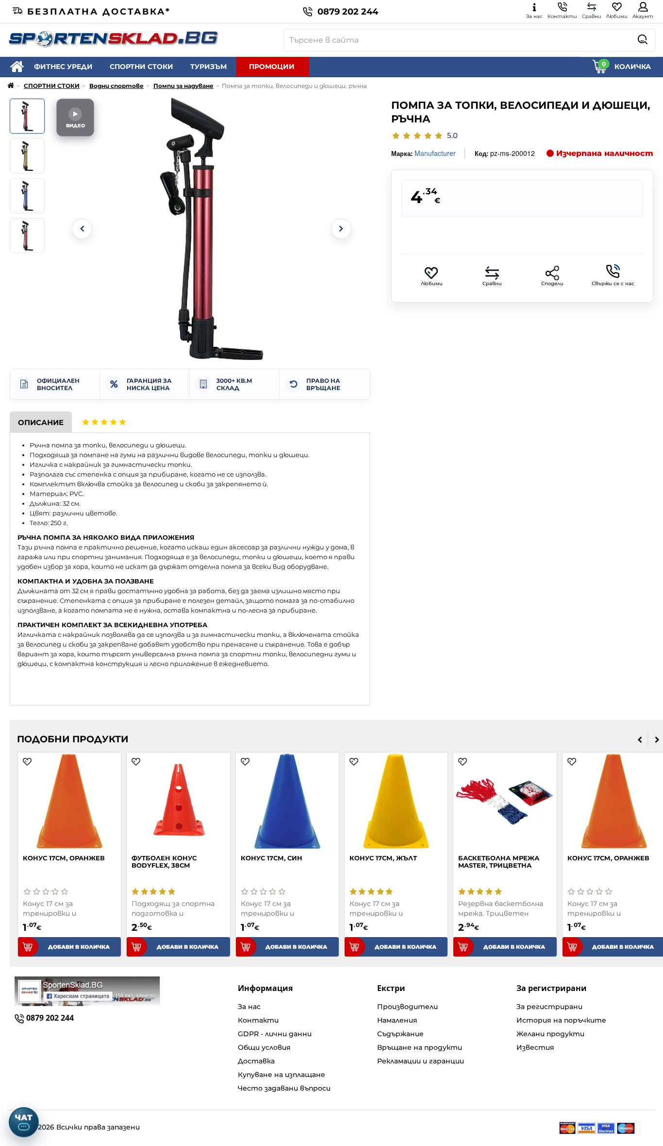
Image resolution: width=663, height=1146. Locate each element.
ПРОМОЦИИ (272, 66)
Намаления (397, 1020)
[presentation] (639, 739)
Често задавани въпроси (284, 1088)
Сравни (492, 283)
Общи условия (264, 1047)
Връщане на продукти (419, 1047)
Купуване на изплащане (281, 1074)
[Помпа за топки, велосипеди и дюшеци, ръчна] (27, 116)
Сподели (552, 283)
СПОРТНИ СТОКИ (141, 66)
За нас (249, 1006)
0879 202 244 (347, 12)
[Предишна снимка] (82, 229)
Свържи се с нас (613, 283)
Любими (432, 283)
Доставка (256, 1061)
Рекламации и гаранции (420, 1061)
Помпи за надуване (183, 85)
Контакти (258, 1020)
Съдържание (400, 1033)
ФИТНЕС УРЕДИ (63, 66)
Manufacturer (435, 153)
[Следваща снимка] (341, 229)
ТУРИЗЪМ (208, 66)
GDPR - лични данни (275, 1033)
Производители (407, 1006)
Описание (41, 422)
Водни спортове (116, 85)
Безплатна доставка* (99, 12)
